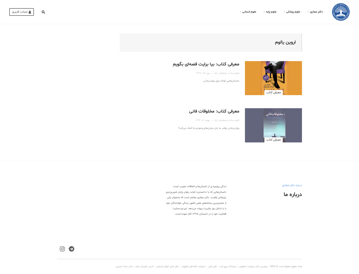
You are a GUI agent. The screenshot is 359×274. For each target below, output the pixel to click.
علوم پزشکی (293, 12)
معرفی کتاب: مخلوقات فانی (214, 111)
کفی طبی (212, 266)
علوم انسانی (249, 12)
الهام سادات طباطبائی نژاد (226, 73)
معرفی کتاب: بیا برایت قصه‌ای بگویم (206, 64)
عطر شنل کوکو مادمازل (167, 266)
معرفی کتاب (273, 92)
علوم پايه (271, 12)
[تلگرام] (71, 249)
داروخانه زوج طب (228, 266)
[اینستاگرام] (62, 249)
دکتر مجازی (316, 12)
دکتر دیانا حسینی (124, 266)
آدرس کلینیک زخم (145, 266)
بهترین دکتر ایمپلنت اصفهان (253, 266)
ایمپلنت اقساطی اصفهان (193, 266)
